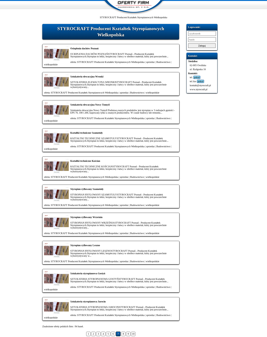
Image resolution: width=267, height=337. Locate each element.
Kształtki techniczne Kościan (85, 161)
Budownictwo (163, 62)
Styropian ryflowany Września (86, 217)
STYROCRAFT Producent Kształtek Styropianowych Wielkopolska (110, 62)
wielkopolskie (51, 64)
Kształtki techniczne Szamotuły (86, 132)
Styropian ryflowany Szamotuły (87, 189)
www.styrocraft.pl (198, 89)
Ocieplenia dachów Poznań (84, 48)
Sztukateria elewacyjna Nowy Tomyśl (90, 104)
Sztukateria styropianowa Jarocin (88, 301)
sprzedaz (150, 62)
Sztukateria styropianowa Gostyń (87, 273)
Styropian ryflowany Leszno (85, 245)
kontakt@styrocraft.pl (200, 85)
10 (133, 334)
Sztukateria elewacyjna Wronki (86, 76)
